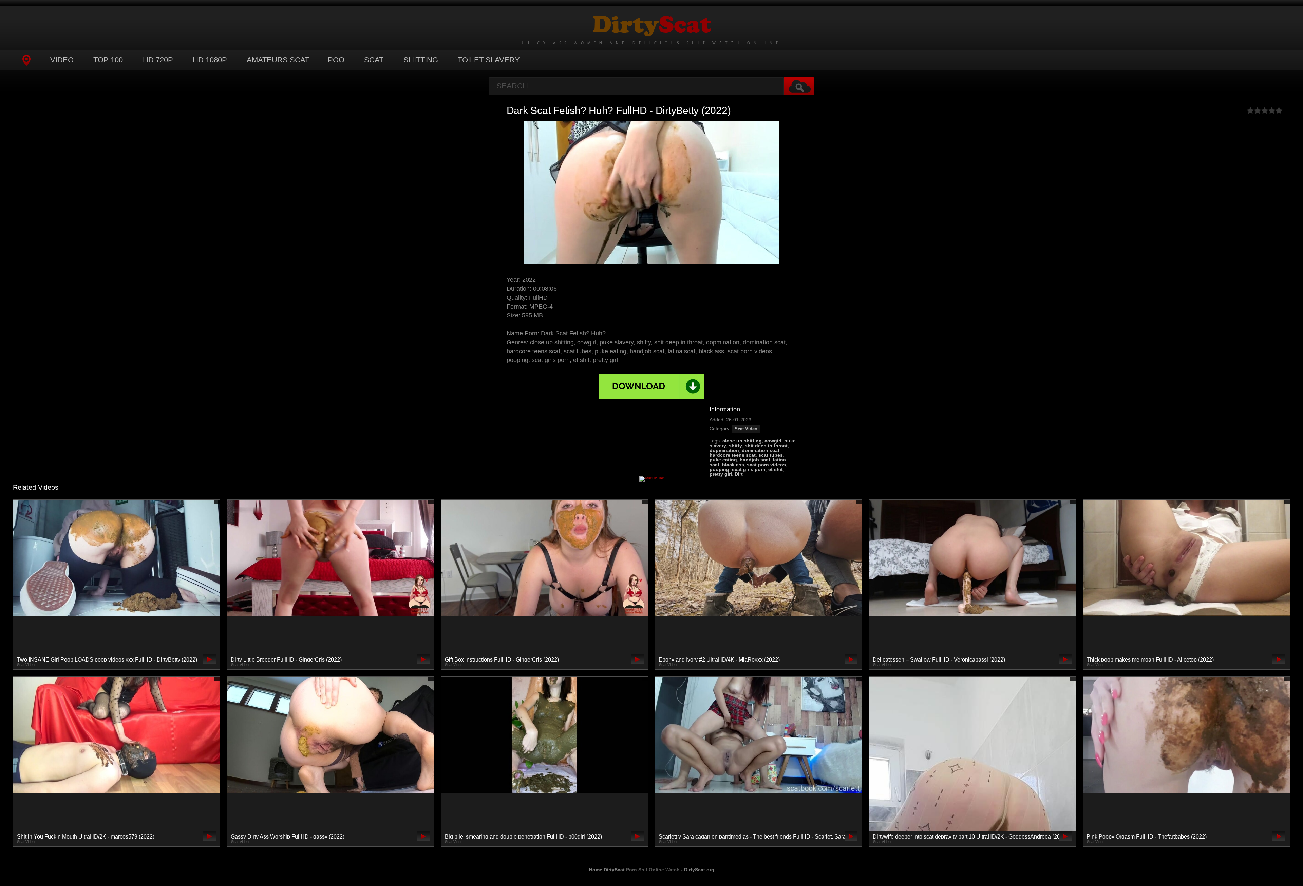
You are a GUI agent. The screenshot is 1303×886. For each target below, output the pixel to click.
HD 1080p (210, 60)
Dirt (739, 474)
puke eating (723, 459)
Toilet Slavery (489, 60)
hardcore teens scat (733, 455)
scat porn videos (766, 464)
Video (62, 60)
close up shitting (742, 441)
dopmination (724, 450)
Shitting (420, 60)
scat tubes (770, 455)
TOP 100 (108, 60)
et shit (775, 469)
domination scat (760, 450)
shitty (735, 445)
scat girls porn (749, 469)
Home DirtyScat (607, 869)
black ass (733, 464)
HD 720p (158, 60)
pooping (719, 469)
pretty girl (721, 474)
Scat (373, 60)
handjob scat (755, 459)
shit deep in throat (766, 445)
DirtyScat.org (699, 869)
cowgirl (772, 441)
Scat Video (746, 429)
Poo (336, 60)
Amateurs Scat (278, 60)
